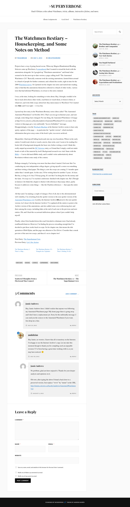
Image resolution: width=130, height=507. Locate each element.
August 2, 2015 (38, 393)
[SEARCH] (120, 32)
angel (116, 118)
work (108, 158)
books (27, 262)
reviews (117, 142)
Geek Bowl (65, 19)
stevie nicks (108, 145)
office (107, 142)
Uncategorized (54, 58)
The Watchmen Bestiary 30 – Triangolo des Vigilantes (44, 250)
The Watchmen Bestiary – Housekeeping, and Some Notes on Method (41, 44)
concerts (108, 124)
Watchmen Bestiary (80, 19)
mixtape (106, 139)
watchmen (54, 262)
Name (18, 444)
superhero (44, 262)
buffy (118, 121)
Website (18, 455)
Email (51, 444)
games (97, 127)
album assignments (102, 118)
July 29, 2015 (32, 325)
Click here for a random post (102, 174)
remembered (41, 69)
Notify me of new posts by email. (27, 476)
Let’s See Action (33, 242)
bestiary (19, 262)
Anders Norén (79, 502)
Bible (17, 154)
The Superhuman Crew (32, 239)
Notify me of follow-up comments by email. (30, 472)
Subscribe (98, 198)
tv (105, 151)
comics (35, 262)
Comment (19, 420)
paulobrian (22, 58)
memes (117, 136)
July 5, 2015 (37, 58)
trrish (97, 151)
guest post (98, 130)
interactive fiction (102, 133)
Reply (74, 325)
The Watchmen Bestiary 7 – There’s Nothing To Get (65, 250)
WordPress (59, 502)
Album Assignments (50, 19)
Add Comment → (72, 294)
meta (96, 139)
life (108, 136)
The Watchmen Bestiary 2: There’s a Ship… (22, 250)
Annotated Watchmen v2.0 (24, 199)
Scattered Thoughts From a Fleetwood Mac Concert (26, 280)
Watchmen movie (25, 84)
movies (116, 139)
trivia (109, 148)
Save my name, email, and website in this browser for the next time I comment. (40, 467)
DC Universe (39, 148)
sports (97, 145)
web (108, 155)
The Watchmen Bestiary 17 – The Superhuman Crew (66, 280)
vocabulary (115, 151)
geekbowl (108, 127)
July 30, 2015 (34, 356)
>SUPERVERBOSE (65, 6)
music (97, 142)
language (98, 136)
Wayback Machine (40, 127)
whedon (98, 158)
